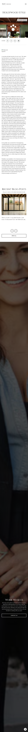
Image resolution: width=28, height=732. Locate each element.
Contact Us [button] (14, 617)
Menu (25, 4)
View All (14, 237)
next (15, 232)
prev (12, 232)
